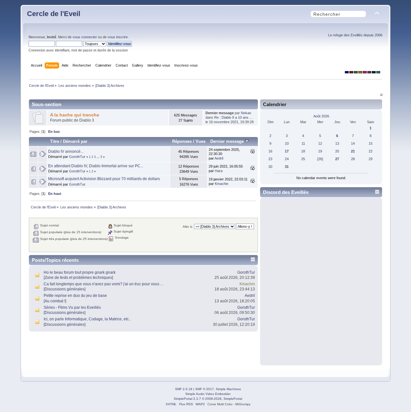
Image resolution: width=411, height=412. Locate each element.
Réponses (182, 141)
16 (270, 151)
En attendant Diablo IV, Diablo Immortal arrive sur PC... (95, 166)
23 (270, 159)
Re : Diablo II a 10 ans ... (233, 117)
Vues (201, 141)
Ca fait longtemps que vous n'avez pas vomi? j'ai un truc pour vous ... (103, 284)
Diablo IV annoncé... (65, 151)
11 (303, 143)
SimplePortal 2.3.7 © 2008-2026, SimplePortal (208, 398)
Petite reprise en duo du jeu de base (75, 295)
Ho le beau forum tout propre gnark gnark (80, 272)
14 (353, 143)
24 (287, 159)
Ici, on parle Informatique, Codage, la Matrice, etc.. (87, 319)
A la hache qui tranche (74, 115)
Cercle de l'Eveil (53, 14)
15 (370, 143)
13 (337, 143)
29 (370, 159)
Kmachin (221, 184)
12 (320, 143)
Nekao (246, 113)
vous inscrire (118, 37)
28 (353, 159)
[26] (320, 159)
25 (303, 159)
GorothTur (77, 157)
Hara (219, 171)
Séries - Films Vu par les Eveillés (72, 307)
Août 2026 (321, 116)
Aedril (218, 158)
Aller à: (188, 226)
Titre (54, 141)
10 (287, 143)
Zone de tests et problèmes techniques (78, 277)
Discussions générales (64, 289)
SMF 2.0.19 (183, 389)
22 (370, 151)
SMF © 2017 (204, 389)
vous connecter (85, 37)
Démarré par (75, 141)
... (99, 157)
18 (303, 151)
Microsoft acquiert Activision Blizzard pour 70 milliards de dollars (104, 179)
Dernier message (227, 141)
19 (320, 151)
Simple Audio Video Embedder (208, 394)
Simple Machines (228, 389)
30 (270, 167)
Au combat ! (55, 301)
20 (337, 151)
